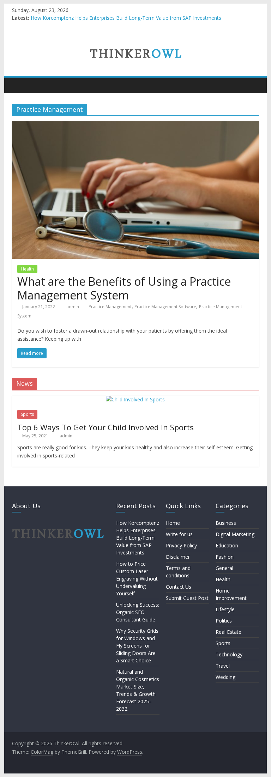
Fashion (225, 556)
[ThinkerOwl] (19, 85)
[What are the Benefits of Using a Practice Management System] (135, 125)
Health (27, 269)
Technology (229, 654)
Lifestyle (225, 609)
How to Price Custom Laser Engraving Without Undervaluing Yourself (137, 578)
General (224, 568)
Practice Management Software (165, 307)
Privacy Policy (181, 545)
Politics (224, 620)
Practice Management (110, 307)
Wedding (225, 677)
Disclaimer (178, 556)
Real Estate (228, 632)
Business (226, 523)
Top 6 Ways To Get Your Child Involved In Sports (105, 427)
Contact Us (178, 586)
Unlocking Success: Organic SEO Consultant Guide (137, 612)
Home (173, 523)
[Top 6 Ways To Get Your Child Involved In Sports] (135, 399)
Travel (223, 665)
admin (73, 307)
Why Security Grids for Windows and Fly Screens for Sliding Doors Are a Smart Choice (137, 645)
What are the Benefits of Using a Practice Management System (124, 288)
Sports (27, 414)
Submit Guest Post (187, 598)
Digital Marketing (235, 534)
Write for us (179, 534)
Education (227, 545)
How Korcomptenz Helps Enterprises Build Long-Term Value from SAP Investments (126, 17)
